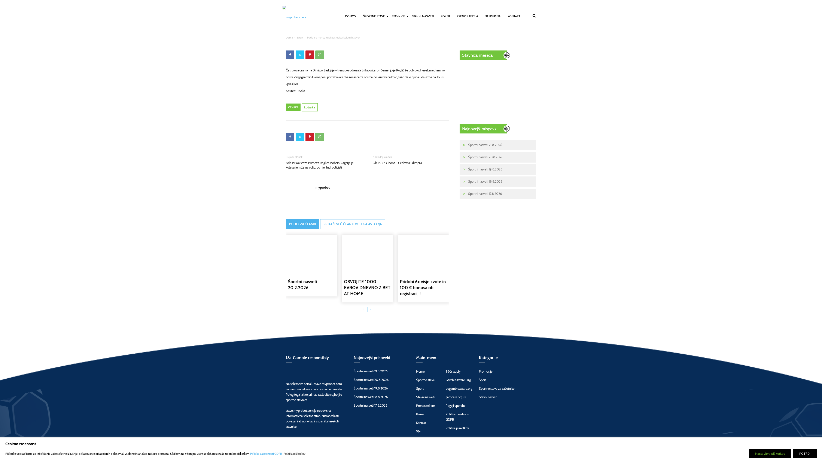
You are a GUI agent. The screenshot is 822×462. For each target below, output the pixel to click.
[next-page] (370, 309)
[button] (534, 17)
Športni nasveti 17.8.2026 (485, 194)
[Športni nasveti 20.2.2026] (311, 255)
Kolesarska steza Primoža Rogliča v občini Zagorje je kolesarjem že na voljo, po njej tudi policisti (320, 165)
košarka (309, 107)
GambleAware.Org (458, 380)
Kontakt (514, 16)
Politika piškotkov (294, 454)
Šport (300, 37)
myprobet (323, 188)
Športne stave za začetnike (497, 389)
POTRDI (804, 453)
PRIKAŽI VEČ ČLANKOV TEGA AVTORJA (352, 224)
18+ (418, 431)
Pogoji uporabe (456, 406)
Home (420, 371)
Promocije (486, 371)
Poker (445, 16)
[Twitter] (300, 54)
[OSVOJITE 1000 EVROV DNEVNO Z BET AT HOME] (367, 255)
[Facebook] (290, 54)
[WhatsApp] (319, 54)
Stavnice (398, 16)
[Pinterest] (309, 54)
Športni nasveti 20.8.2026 (485, 157)
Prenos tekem (467, 16)
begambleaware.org (459, 389)
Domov (350, 16)
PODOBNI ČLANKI (302, 224)
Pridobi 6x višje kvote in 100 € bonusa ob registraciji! (423, 287)
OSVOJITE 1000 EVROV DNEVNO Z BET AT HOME (367, 287)
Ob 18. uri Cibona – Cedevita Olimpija (397, 163)
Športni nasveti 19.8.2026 (485, 169)
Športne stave (374, 16)
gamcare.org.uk (456, 397)
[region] (411, 449)
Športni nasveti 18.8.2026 (485, 182)
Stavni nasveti (423, 16)
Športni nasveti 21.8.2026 (485, 145)
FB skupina (493, 16)
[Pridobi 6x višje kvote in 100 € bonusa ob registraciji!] (423, 255)
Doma (289, 37)
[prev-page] (363, 309)
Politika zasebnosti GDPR (266, 454)
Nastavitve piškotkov (770, 453)
